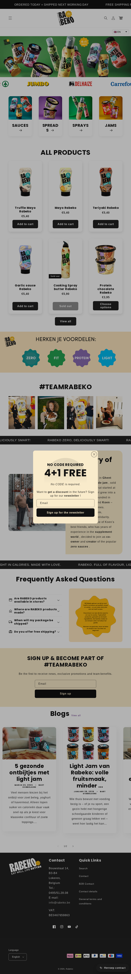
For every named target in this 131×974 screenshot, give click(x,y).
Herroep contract (114, 967)
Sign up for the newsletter (65, 512)
